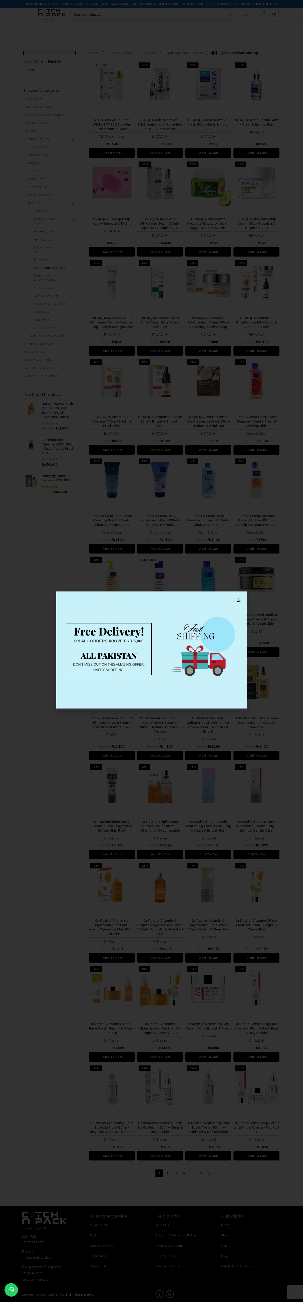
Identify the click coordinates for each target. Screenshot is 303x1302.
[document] (151, 651)
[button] (11, 1290)
